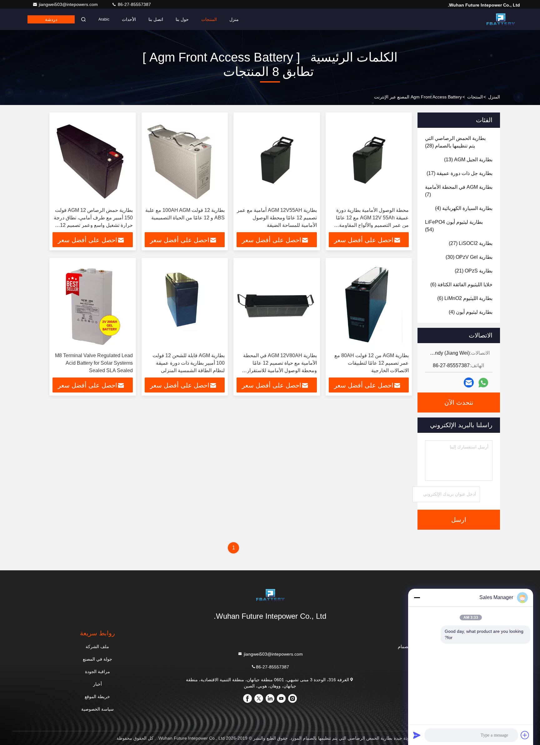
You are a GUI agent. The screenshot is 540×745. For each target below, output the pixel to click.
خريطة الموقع (97, 696)
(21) (473, 270)
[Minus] (417, 597)
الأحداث (129, 19)
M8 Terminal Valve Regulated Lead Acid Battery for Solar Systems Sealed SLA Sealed (94, 363)
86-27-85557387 (134, 4)
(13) (468, 159)
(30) (469, 257)
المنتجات (209, 19)
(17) (459, 173)
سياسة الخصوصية (97, 709)
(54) (454, 225)
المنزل (494, 96)
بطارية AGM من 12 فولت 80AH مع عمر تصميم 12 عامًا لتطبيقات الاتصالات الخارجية (371, 363)
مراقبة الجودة (97, 671)
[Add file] (525, 735)
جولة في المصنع (97, 659)
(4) (463, 208)
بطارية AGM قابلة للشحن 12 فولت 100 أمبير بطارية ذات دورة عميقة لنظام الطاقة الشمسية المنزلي (188, 363)
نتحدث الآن (458, 402)
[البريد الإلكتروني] (469, 382)
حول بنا (182, 19)
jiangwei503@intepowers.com (69, 4)
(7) (458, 190)
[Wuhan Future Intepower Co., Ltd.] (500, 19)
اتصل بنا (155, 19)
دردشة (51, 19)
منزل (234, 19)
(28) (455, 142)
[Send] (417, 735)
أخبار (97, 684)
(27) (470, 243)
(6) (461, 284)
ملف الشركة (97, 646)
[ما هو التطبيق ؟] (483, 382)
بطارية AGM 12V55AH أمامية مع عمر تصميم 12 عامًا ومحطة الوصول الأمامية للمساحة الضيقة (277, 218)
